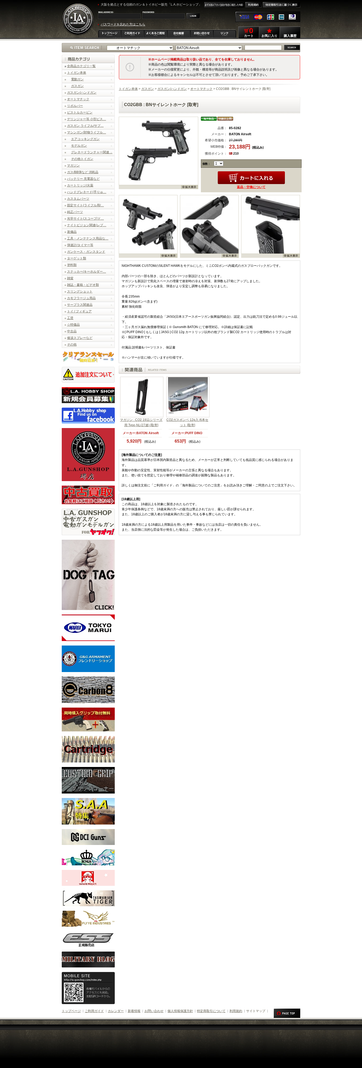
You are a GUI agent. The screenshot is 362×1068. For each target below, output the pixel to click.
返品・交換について (251, 187)
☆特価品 (73, 324)
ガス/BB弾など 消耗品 (82, 172)
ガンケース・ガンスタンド (86, 252)
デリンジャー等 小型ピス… (86, 119)
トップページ (71, 1011)
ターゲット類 (76, 258)
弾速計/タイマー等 (80, 245)
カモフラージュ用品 (81, 298)
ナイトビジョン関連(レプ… (86, 225)
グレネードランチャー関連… (91, 152)
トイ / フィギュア (79, 311)
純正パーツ (75, 212)
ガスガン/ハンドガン (81, 92)
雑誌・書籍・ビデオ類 (83, 285)
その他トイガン (82, 159)
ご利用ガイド (94, 1011)
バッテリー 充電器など (83, 179)
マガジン (73, 165)
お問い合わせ (154, 1011)
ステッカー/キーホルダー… (86, 271)
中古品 (72, 331)
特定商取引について (211, 1011)
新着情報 (134, 1011)
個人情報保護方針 (180, 1011)
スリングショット (79, 291)
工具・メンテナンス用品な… (87, 238)
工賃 (70, 318)
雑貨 (70, 278)
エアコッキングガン (85, 139)
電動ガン (77, 79)
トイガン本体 (76, 73)
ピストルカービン (79, 112)
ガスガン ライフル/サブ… (85, 126)
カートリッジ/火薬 (80, 185)
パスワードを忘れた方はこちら (123, 24)
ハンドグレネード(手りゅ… (86, 192)
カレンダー (116, 1011)
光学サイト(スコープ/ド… (85, 218)
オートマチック (78, 99)
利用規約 (235, 1011)
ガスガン (77, 86)
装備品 (72, 232)
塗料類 (72, 265)
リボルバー (75, 106)
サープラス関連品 (79, 305)
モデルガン (79, 145)
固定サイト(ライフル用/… (85, 205)
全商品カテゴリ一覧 (81, 66)
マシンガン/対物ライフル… (86, 132)
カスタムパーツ (78, 198)
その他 (72, 344)
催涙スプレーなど (79, 338)
